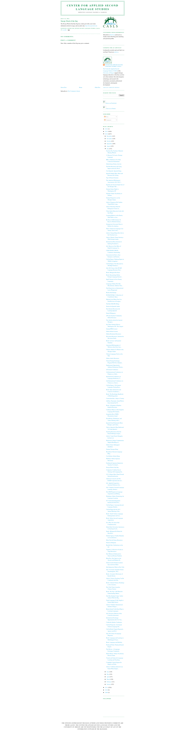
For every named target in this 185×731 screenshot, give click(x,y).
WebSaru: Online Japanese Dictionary (113, 459)
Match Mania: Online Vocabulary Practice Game (115, 654)
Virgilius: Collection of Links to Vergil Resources (114, 550)
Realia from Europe (111, 292)
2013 (106, 131)
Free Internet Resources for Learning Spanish (113, 310)
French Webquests (111, 313)
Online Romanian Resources (113, 334)
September (109, 143)
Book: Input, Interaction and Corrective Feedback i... (113, 390)
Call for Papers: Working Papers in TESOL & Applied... (115, 260)
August (109, 146)
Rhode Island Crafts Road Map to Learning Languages (115, 610)
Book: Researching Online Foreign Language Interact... (114, 276)
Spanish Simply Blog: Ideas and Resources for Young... (114, 174)
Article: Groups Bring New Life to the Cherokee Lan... (115, 234)
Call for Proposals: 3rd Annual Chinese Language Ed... (114, 626)
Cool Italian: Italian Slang (113, 456)
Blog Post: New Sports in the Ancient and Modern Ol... (113, 559)
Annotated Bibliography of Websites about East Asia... (114, 346)
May (108, 674)
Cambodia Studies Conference (114, 622)
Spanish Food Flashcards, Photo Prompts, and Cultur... (114, 424)
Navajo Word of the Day (69, 21)
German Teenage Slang (112, 449)
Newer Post (63, 87)
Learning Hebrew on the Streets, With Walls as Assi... (114, 216)
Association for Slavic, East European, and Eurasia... (113, 256)
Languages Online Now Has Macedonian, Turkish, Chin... (114, 285)
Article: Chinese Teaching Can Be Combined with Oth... (115, 579)
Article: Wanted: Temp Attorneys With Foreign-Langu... (114, 238)
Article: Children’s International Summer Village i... (114, 605)
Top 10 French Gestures (112, 178)
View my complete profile (111, 87)
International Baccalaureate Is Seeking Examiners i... (114, 242)
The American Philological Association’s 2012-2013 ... (114, 181)
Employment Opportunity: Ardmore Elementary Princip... (114, 366)
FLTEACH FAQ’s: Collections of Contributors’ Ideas (114, 296)
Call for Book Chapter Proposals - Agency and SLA (115, 630)
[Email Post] (68, 30)
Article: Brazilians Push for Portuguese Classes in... (113, 207)
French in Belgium (111, 542)
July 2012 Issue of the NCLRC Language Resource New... (114, 269)
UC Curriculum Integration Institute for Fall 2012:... (113, 501)
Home (80, 87)
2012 (106, 134)
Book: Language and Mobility (114, 642)
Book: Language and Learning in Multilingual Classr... (115, 639)
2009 (106, 692)
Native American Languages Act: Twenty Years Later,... (114, 229)
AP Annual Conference (112, 369)
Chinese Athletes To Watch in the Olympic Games (115, 350)
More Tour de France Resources (114, 540)
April (108, 677)
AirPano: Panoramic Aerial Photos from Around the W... (115, 402)
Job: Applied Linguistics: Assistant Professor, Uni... (113, 484)
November (109, 138)
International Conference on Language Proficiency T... (113, 377)
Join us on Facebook (111, 103)
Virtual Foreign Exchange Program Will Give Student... (114, 362)
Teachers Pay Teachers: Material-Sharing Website (114, 152)
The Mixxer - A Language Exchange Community (113, 650)
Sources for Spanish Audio (113, 306)
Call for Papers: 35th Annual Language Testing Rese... (113, 386)
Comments (108, 120)
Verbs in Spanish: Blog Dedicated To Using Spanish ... (115, 428)
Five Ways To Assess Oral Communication (112, 523)
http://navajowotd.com (91, 26)
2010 (106, 690)
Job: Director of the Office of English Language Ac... (113, 247)
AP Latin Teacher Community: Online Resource (114, 316)
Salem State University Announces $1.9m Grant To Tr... (115, 528)
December (109, 136)
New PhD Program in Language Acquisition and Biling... (114, 493)
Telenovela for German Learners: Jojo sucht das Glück (114, 563)
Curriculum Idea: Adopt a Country (115, 398)
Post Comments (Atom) (74, 91)
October (109, 141)
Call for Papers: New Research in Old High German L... (114, 264)
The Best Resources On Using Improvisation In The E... (114, 167)
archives (116, 52)
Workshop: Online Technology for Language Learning (115, 497)
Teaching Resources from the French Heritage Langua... (113, 432)
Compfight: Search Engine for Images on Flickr (114, 663)
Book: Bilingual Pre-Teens (113, 272)
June (108, 672)
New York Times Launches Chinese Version (113, 588)
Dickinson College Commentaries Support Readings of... (115, 441)
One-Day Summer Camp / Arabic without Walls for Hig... (114, 597)
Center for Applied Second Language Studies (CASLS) (114, 65)
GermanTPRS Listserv (112, 329)
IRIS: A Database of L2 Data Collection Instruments (113, 160)
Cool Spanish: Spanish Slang (113, 171)
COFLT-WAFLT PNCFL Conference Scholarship (113, 251)
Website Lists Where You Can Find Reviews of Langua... (114, 300)
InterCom (112, 35)
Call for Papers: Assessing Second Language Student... (115, 506)
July (108, 148)
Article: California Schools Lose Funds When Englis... (114, 667)
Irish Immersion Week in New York (115, 567)
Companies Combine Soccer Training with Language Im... (114, 471)
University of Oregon (108, 73)
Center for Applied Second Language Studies (92, 7)
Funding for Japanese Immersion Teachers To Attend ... (114, 464)
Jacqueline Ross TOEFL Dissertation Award (112, 415)
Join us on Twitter (111, 108)
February (109, 682)
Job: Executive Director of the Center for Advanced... (114, 614)
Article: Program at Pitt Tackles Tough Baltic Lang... (114, 203)
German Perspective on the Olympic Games (113, 199)
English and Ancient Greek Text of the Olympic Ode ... (115, 185)
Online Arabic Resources (112, 358)
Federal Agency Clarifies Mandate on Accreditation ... (115, 537)
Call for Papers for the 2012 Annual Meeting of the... (113, 510)
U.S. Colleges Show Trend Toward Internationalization (115, 475)
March (108, 679)
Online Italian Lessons (112, 331)
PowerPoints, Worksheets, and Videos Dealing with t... (114, 419)
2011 (106, 687)
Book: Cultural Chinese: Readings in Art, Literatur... (115, 583)
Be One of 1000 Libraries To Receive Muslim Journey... (113, 221)
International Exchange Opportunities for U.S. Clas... (114, 619)
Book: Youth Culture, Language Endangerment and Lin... (114, 515)
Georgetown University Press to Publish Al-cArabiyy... (114, 225)
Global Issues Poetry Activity (113, 164)
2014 (106, 129)
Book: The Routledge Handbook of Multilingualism (114, 395)
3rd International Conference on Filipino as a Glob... (114, 373)
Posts (106, 117)
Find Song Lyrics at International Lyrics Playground (114, 289)
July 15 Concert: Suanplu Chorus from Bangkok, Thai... (115, 570)
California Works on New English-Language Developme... (115, 410)
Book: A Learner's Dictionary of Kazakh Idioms (114, 575)
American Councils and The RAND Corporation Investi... (114, 479)
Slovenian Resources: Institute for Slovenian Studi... (115, 337)
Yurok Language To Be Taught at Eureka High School (114, 601)
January (109, 684)
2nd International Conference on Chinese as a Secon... (114, 382)
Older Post (97, 87)
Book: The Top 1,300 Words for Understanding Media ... (114, 592)
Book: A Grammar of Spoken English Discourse (113, 406)
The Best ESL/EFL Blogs (112, 304)
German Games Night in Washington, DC (112, 190)
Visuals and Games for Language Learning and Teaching (114, 659)
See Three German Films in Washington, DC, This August (114, 325)
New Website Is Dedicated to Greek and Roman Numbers (114, 555)
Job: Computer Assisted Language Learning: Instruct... (115, 488)
